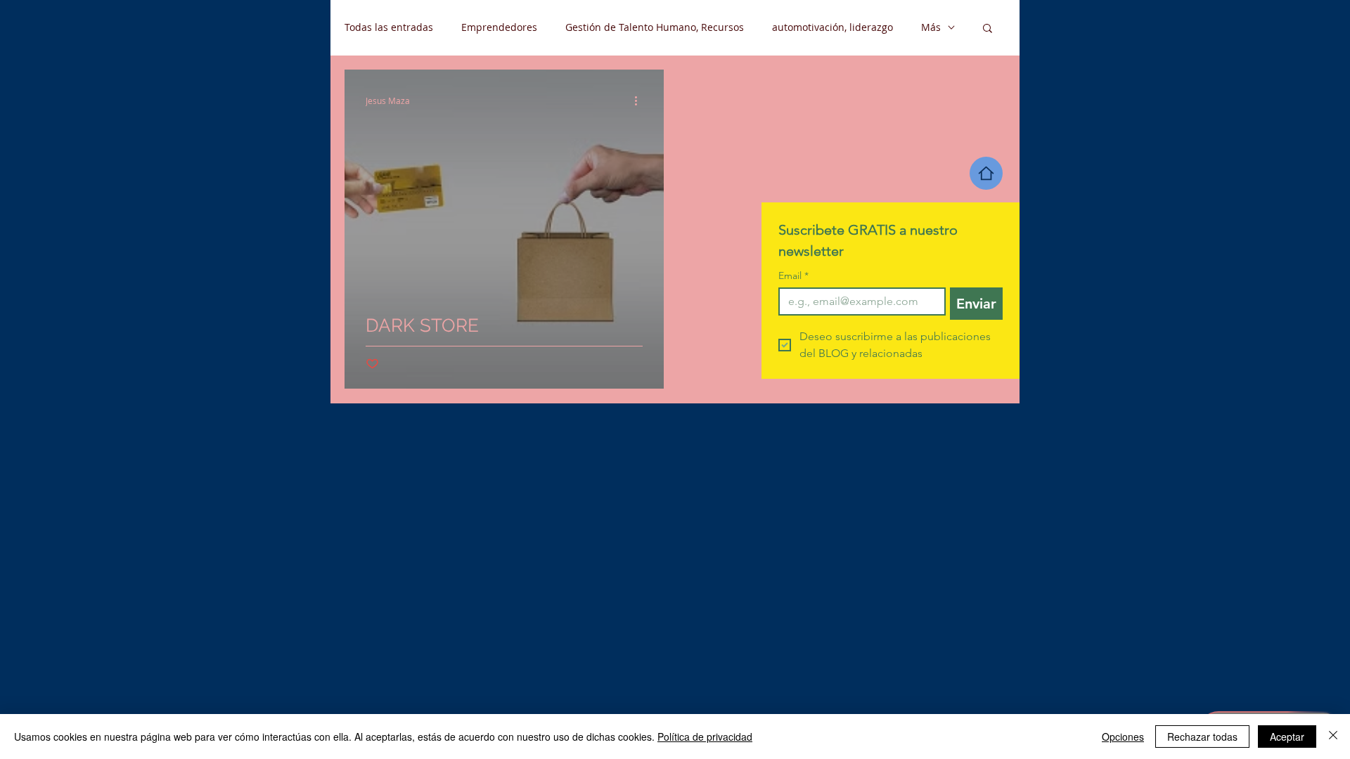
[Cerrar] (1333, 736)
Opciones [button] (1123, 736)
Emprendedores (499, 27)
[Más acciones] (640, 100)
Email (793, 276)
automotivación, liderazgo (832, 27)
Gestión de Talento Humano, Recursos (654, 27)
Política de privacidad (704, 736)
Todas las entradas (389, 27)
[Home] (986, 173)
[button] (987, 29)
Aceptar (1287, 736)
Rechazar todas (1202, 736)
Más (931, 27)
